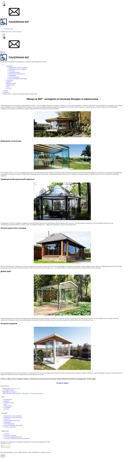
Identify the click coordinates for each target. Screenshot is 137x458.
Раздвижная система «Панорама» (18, 67)
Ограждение (12, 75)
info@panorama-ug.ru (6, 31)
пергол (68, 174)
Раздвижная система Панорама (13, 417)
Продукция (9, 66)
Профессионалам (11, 83)
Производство (8, 399)
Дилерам (8, 82)
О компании (9, 80)
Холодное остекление (10, 435)
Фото (7, 86)
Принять (3, 455)
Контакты (8, 88)
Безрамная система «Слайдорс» (18, 69)
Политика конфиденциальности (13, 437)
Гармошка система (14, 72)
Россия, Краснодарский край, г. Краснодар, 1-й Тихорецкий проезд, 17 (24, 393)
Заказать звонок (17, 31)
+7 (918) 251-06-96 (8, 29)
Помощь (6, 434)
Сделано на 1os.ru (6, 443)
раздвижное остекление (67, 107)
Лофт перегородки (14, 77)
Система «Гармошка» (10, 427)
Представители (10, 85)
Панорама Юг (81, 379)
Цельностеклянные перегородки (18, 78)
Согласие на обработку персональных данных (17, 438)
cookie (15, 452)
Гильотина (12, 71)
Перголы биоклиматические (17, 74)
